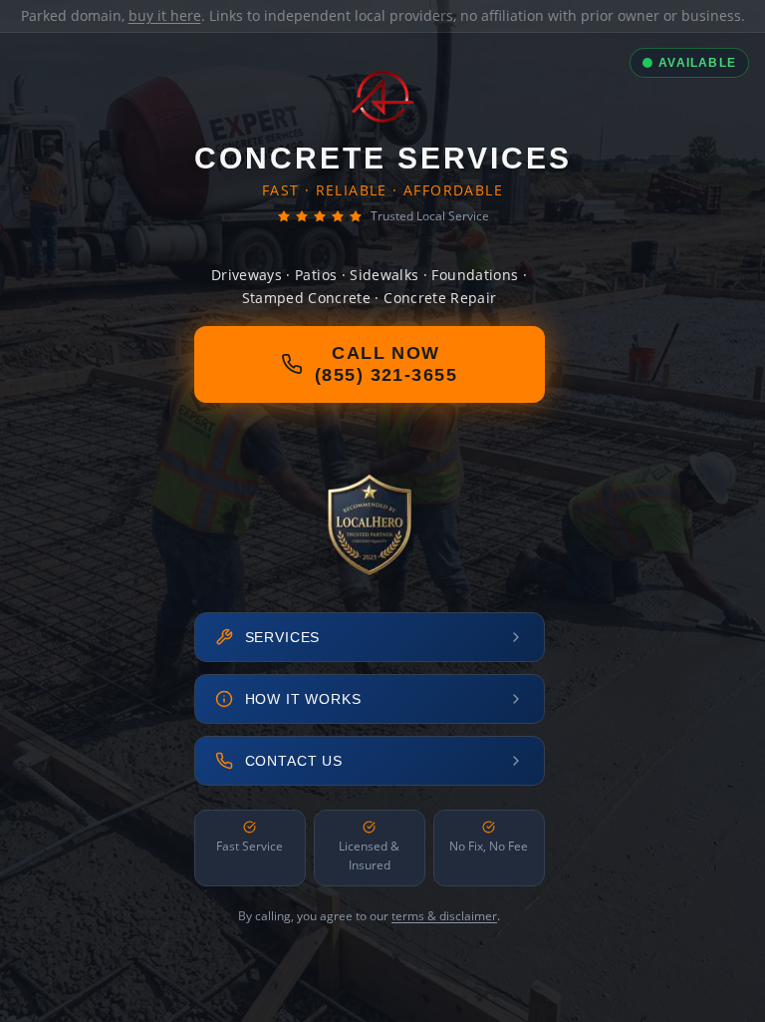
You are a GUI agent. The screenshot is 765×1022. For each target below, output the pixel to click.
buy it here (164, 15)
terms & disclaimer (444, 915)
